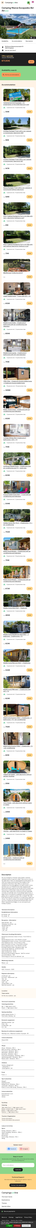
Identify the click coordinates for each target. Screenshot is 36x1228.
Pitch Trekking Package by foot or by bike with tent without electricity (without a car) (18, 245)
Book (31, 62)
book (29, 111)
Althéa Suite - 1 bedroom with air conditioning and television (13, 858)
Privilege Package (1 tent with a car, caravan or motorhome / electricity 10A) (17, 132)
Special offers (6, 1206)
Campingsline (11, 2)
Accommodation (17, 41)
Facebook (13, 1149)
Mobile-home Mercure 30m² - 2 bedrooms (16, 663)
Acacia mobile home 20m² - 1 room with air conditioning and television (17, 495)
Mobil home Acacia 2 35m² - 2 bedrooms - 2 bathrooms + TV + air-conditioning (17, 719)
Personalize (26, 1225)
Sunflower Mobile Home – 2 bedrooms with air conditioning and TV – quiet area (17, 467)
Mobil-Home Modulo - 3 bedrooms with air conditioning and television (16, 552)
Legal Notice (18, 1217)
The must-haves (7, 1197)
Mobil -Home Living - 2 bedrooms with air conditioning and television (16, 410)
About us (4, 1217)
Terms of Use (5, 1220)
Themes (4, 1203)
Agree (10, 1225)
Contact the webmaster (18, 1185)
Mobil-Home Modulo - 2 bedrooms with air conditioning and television (16, 580)
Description (29, 41)
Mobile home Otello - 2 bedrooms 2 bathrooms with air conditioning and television (15, 324)
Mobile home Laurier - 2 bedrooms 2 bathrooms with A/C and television (14, 354)
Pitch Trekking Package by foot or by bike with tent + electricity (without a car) (18, 217)
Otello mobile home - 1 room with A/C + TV (16, 296)
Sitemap (11, 1217)
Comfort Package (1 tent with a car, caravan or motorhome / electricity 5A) (17, 160)
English (33, 2)
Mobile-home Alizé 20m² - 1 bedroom (15, 608)
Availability (5, 41)
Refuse (17, 1225)
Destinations (6, 1200)
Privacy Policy (28, 1217)
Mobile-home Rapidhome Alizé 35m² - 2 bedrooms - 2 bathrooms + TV (16, 635)
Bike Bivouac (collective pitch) (13, 273)
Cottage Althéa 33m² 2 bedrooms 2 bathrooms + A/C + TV (14, 439)
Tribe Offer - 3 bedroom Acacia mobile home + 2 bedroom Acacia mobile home (17, 382)
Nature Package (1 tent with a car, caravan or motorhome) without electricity (17, 188)
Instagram (25, 1149)
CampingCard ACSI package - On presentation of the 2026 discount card (16, 103)
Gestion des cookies (16, 1220)
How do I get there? (9, 50)
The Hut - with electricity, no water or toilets (17, 831)
